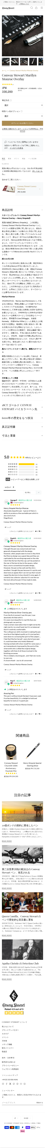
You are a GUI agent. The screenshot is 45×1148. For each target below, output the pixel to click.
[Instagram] (3, 1084)
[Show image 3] (24, 62)
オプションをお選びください (22, 123)
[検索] (31, 8)
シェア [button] (9, 527)
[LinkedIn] (25, 1084)
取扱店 (4, 1052)
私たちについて (8, 1026)
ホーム (4, 70)
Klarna (5, 164)
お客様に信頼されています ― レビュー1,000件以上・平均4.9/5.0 (22, 130)
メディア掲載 (7, 1044)
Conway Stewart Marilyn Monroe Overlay (18, 522)
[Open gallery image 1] (22, 35)
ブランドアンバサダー (10, 1030)
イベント (5, 1037)
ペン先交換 (32, 158)
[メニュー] (41, 8)
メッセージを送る (16, 148)
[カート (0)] (36, 8)
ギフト (16, 158)
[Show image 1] (6, 62)
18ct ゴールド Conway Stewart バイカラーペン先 (19, 407)
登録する (39, 1102)
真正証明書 (8, 426)
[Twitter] (10, 1084)
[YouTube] (21, 1084)
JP (15, 1118)
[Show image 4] (33, 62)
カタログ (5, 1034)
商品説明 (7, 210)
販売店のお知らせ (8, 1062)
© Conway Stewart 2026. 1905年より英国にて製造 (22, 1123)
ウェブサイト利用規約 (10, 1069)
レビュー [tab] (8, 487)
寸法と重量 (9, 435)
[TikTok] (14, 1084)
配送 (10, 158)
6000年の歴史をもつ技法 (17, 418)
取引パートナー (8, 1048)
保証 (3, 158)
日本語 (26, 1118)
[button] (36, 531)
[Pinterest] (17, 1084)
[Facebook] (7, 1084)
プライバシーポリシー (10, 1065)
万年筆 (4, 1041)
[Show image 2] (15, 62)
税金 (24, 158)
